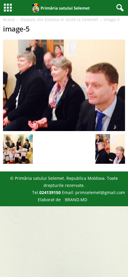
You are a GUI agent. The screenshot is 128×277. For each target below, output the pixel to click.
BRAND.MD (76, 199)
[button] (118, 8)
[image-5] (64, 85)
